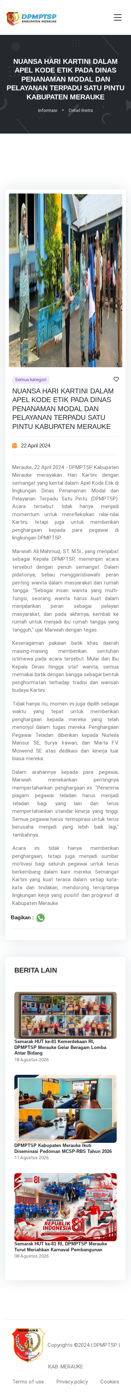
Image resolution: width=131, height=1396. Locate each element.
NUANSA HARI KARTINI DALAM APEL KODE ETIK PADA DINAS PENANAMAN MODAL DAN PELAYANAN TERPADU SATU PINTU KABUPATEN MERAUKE (63, 408)
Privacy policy (72, 1382)
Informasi (47, 110)
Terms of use (28, 1382)
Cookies (109, 1382)
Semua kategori (30, 379)
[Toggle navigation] (117, 17)
